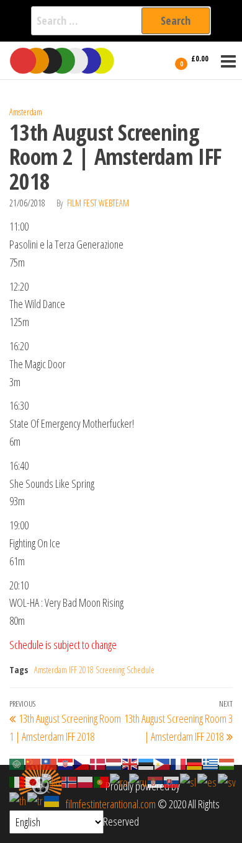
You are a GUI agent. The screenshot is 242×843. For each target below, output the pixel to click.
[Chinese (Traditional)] (50, 763)
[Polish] (86, 781)
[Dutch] (114, 763)
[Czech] (82, 763)
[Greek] (211, 763)
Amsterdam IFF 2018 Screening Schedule (94, 670)
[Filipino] (163, 763)
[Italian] (17, 781)
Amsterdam (25, 112)
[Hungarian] (227, 763)
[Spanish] (207, 781)
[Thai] (18, 799)
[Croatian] (66, 763)
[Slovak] (172, 781)
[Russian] (138, 781)
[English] (130, 763)
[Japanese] (33, 781)
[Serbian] (156, 781)
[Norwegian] (69, 781)
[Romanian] (119, 781)
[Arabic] (17, 763)
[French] (179, 763)
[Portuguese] (102, 781)
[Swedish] (227, 781)
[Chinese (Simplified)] (33, 763)
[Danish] (98, 763)
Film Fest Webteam (98, 203)
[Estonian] (146, 763)
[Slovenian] (188, 781)
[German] (195, 763)
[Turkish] (35, 799)
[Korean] (51, 781)
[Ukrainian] (52, 799)
